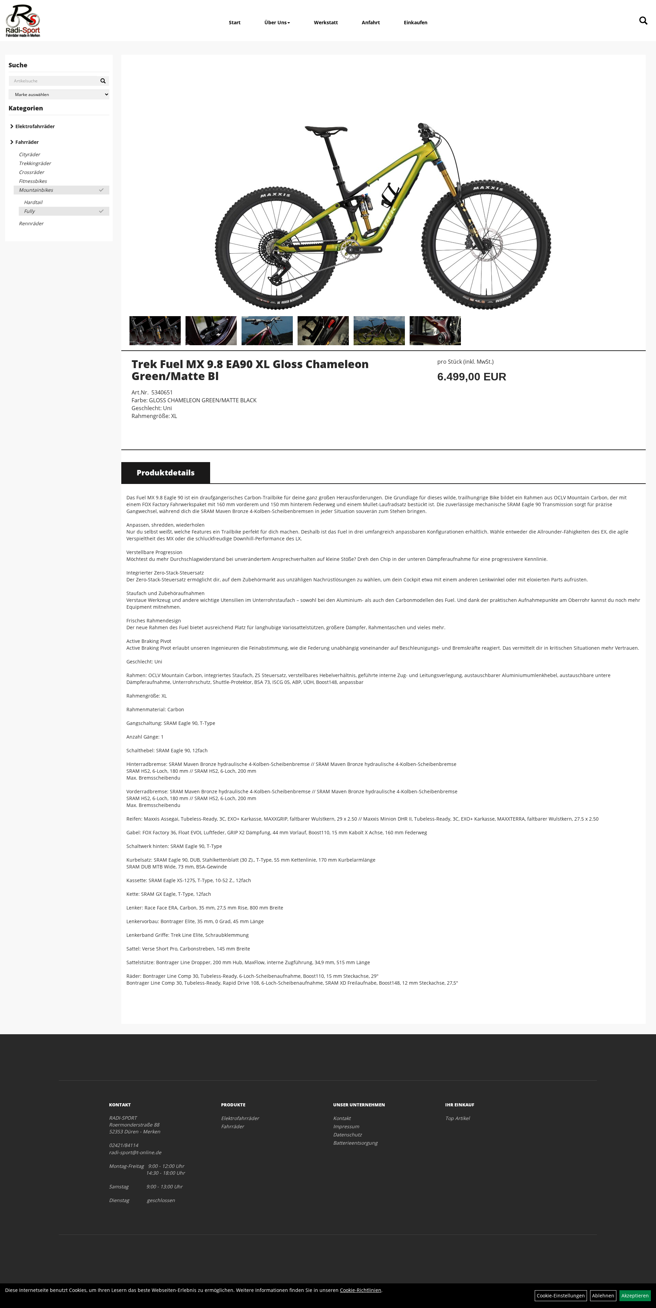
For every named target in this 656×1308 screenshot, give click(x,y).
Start (235, 22)
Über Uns (275, 22)
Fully (29, 211)
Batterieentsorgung (355, 1143)
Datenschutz (347, 1134)
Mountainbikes (36, 190)
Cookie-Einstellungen (561, 1295)
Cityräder (29, 154)
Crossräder (31, 172)
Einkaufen (415, 22)
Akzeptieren (635, 1295)
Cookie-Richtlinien (360, 1290)
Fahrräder (27, 142)
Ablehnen (603, 1295)
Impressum (346, 1126)
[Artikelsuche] (643, 21)
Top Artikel (457, 1118)
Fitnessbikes (33, 181)
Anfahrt (371, 22)
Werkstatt (326, 22)
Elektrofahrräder (35, 126)
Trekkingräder (35, 163)
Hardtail (33, 202)
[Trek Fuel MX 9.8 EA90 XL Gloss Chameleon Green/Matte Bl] (383, 186)
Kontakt (342, 1118)
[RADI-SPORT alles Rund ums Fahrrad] (23, 20)
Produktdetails (166, 472)
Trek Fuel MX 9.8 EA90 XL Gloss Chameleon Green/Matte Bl (250, 369)
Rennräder (31, 223)
